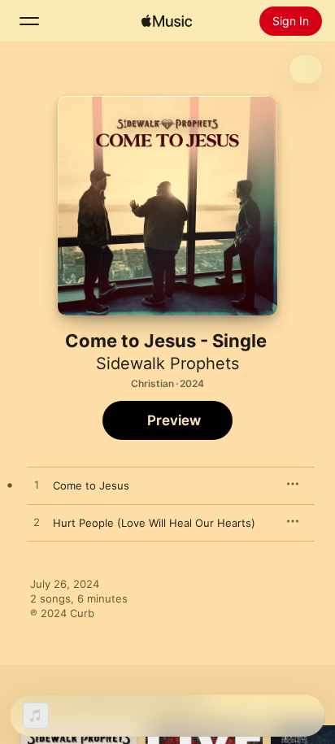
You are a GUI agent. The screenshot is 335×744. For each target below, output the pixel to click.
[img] (166, 21)
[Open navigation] (29, 21)
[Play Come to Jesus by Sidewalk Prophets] (36, 485)
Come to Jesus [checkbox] (91, 485)
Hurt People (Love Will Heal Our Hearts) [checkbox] (154, 522)
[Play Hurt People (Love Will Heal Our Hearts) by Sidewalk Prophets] (36, 523)
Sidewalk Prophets (167, 363)
